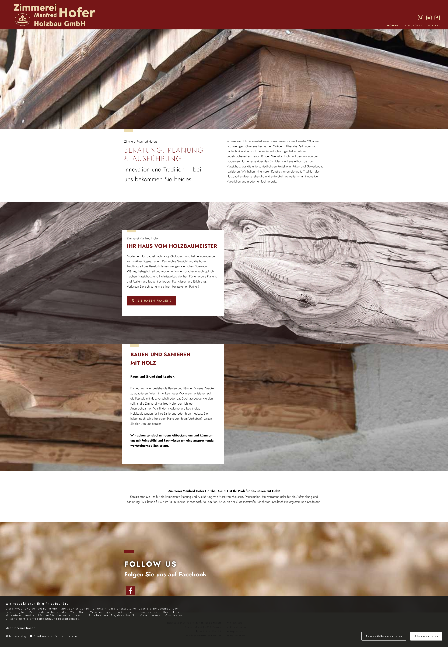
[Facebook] (130, 590)
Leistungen (412, 25)
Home (391, 25)
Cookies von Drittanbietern (55, 636)
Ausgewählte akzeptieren (384, 636)
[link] (393, 25)
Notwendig (17, 636)
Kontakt (434, 25)
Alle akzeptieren (426, 636)
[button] (151, 300)
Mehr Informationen (21, 628)
